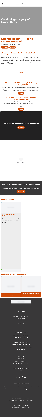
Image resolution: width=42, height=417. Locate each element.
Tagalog (32, 390)
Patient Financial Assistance (21, 344)
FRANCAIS (22, 386)
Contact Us (21, 356)
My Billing (21, 323)
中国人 (8, 386)
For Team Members (21, 361)
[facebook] (17, 377)
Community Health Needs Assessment (21, 347)
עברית (21, 388)
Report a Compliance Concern (21, 407)
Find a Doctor (21, 311)
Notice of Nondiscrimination (21, 398)
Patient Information (21, 340)
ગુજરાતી (7, 388)
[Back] (2, 4)
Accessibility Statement (21, 405)
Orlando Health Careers (21, 363)
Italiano (29, 388)
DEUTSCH (28, 386)
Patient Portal (21, 313)
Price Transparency (21, 349)
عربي (4, 386)
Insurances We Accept (21, 337)
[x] (19, 377)
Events (3, 217)
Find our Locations (21, 309)
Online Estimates (21, 321)
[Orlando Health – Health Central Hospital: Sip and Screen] (11, 207)
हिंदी (25, 388)
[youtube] (25, 377)
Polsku (6, 390)
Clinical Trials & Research (21, 368)
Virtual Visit (21, 318)
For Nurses (21, 358)
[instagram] (22, 377)
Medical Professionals (21, 366)
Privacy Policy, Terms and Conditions (21, 400)
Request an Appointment (21, 316)
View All (14, 199)
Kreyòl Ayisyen (14, 388)
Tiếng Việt (21, 391)
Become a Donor (21, 325)
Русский (19, 390)
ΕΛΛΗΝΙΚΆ (35, 386)
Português (12, 390)
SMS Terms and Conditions (21, 403)
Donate (21, 370)
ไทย (37, 390)
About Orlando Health (21, 332)
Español (26, 390)
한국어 (35, 388)
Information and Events (21, 342)
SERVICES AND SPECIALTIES (21, 335)
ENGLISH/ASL (14, 386)
